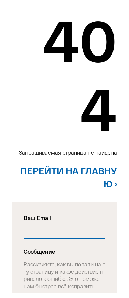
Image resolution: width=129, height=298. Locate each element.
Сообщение (39, 251)
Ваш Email (37, 218)
